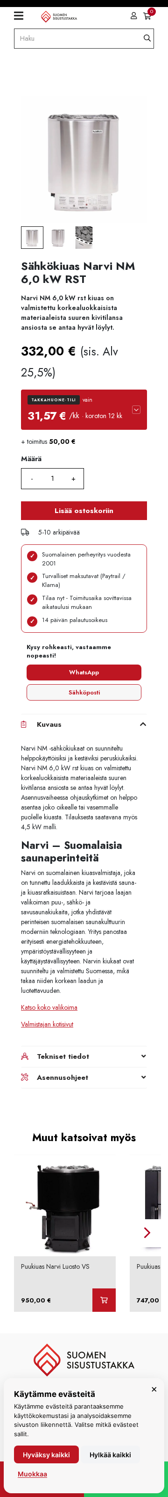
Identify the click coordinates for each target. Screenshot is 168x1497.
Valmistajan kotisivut (47, 1024)
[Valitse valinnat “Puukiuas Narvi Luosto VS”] (104, 1300)
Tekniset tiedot (63, 1056)
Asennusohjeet (62, 1077)
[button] (84, 409)
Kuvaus (49, 724)
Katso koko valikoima (49, 1007)
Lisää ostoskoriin (84, 511)
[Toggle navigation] (22, 16)
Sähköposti (84, 692)
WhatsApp (84, 672)
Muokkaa (32, 1474)
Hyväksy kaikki (46, 1455)
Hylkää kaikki (110, 1455)
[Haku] (147, 38)
